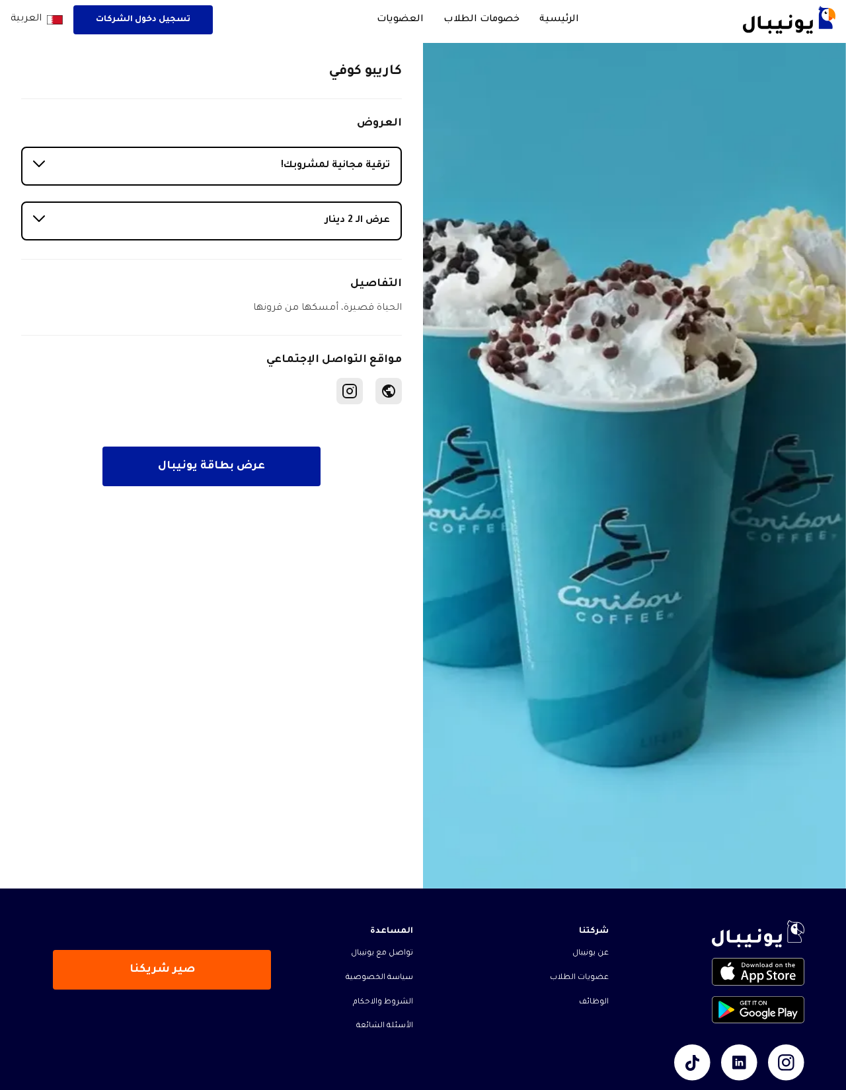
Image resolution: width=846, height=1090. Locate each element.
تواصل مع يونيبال (382, 953)
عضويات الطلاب (579, 978)
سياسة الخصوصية (379, 978)
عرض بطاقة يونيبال (211, 466)
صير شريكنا (162, 970)
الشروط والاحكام (383, 1002)
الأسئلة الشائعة (384, 1026)
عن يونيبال (590, 953)
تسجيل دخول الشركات (143, 19)
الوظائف (594, 1002)
